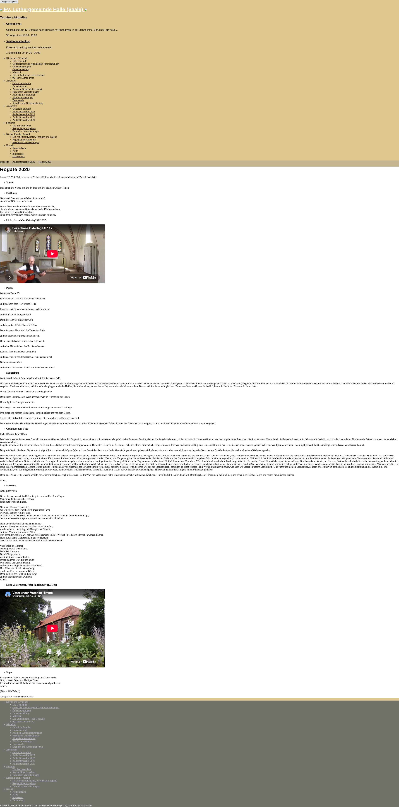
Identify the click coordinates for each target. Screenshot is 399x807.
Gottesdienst (13, 23)
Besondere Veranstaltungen (25, 92)
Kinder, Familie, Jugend (18, 134)
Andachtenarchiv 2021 (23, 117)
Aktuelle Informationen (23, 94)
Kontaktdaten (19, 148)
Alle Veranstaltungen (22, 97)
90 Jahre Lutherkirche (23, 77)
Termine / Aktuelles (13, 17)
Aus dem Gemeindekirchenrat (27, 89)
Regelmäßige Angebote (24, 128)
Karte (15, 151)
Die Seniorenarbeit (21, 125)
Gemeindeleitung (20, 69)
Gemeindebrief (19, 86)
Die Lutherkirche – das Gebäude (28, 75)
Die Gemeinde (19, 61)
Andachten (11, 106)
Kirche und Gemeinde (17, 58)
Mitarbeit (16, 72)
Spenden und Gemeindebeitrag (27, 103)
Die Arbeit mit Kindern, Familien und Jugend (34, 136)
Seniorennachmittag (18, 41)
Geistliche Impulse (21, 83)
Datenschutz (18, 156)
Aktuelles (11, 80)
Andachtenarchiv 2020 (23, 120)
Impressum (17, 153)
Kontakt (10, 145)
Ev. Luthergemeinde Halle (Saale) (43, 9)
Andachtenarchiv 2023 (23, 111)
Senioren (10, 122)
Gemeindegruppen (21, 66)
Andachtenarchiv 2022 (23, 114)
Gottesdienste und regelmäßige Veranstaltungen (35, 63)
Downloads (18, 100)
